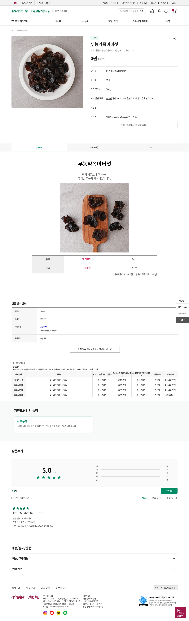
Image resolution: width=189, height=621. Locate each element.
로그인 (153, 2)
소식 (168, 21)
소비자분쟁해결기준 (90, 601)
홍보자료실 (61, 588)
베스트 (58, 21)
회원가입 (143, 2)
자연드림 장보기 (43, 2)
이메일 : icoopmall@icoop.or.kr (55, 606)
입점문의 (30, 588)
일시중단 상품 (21, 30)
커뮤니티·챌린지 (140, 21)
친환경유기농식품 (40, 11)
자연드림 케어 (26, 2)
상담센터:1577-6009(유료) (93, 606)
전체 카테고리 (21, 21)
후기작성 (169, 490)
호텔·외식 (113, 21)
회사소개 (15, 588)
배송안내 (182, 300)
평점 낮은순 (172, 498)
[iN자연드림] (15, 2)
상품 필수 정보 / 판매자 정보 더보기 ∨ (95, 349)
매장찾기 (45, 588)
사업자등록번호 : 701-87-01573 (68, 598)
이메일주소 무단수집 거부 (92, 604)
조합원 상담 (182, 313)
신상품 (85, 21)
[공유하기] (175, 38)
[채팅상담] (181, 613)
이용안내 (164, 2)
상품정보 (39, 147)
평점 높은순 (157, 498)
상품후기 (94, 147)
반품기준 (17, 569)
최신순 (145, 498)
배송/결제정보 (20, 558)
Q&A (150, 147)
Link (173, 2)
